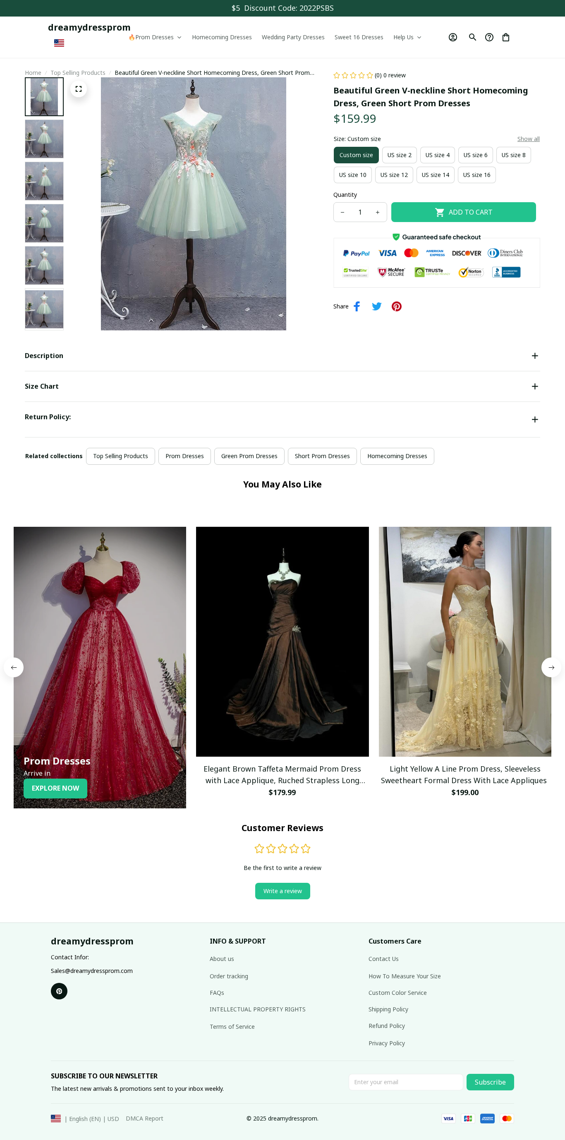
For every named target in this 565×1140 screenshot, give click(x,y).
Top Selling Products (77, 72)
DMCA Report (144, 1118)
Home (33, 72)
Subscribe (490, 1082)
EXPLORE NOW (55, 788)
